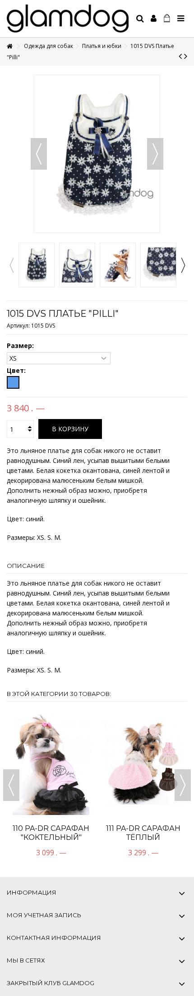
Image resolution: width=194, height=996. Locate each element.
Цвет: (17, 371)
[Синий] (13, 382)
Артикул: (18, 325)
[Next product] (185, 56)
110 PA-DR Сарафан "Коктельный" (51, 833)
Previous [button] (11, 265)
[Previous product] (180, 56)
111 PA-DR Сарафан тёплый (143, 833)
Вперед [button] (155, 154)
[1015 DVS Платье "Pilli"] (36, 265)
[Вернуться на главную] (9, 46)
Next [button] (182, 265)
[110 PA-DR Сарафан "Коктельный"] (50, 763)
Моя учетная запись (44, 915)
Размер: (21, 346)
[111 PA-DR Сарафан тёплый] (143, 763)
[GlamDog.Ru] (68, 19)
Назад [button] (39, 154)
